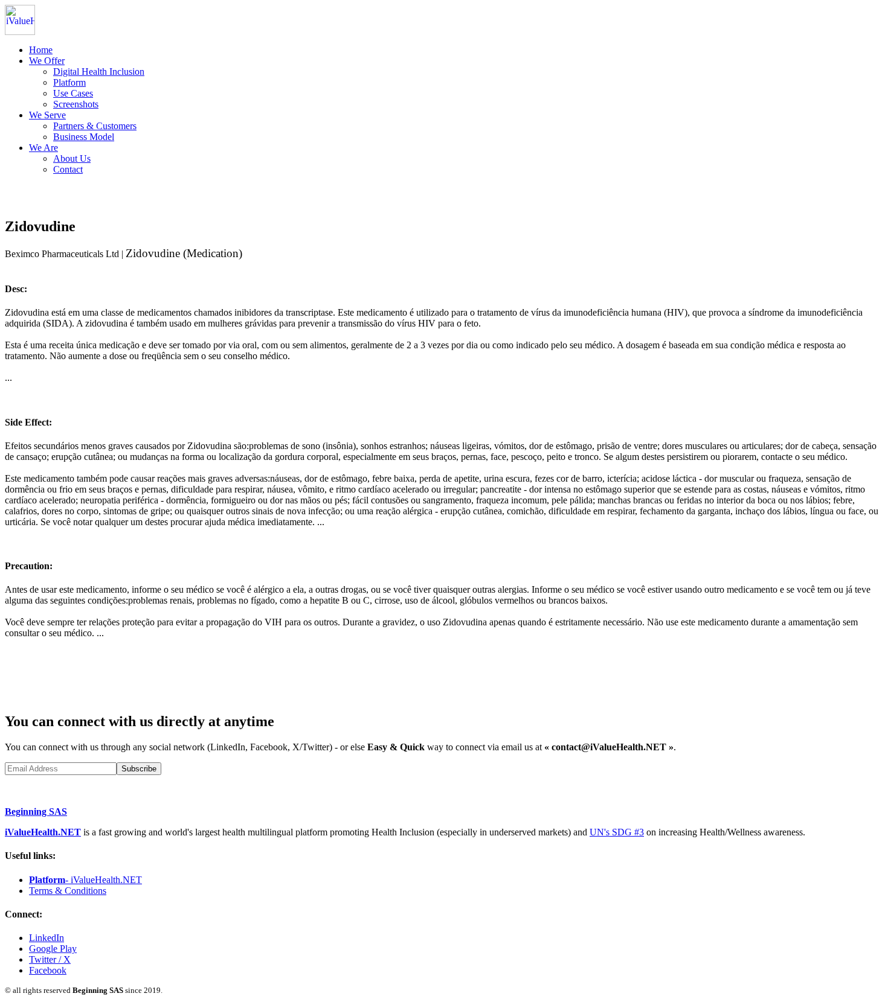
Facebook (47, 970)
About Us (72, 158)
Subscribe (138, 768)
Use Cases (73, 93)
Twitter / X (50, 959)
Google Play (53, 948)
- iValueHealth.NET (85, 880)
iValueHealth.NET (43, 832)
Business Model (83, 137)
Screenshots (75, 104)
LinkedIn (46, 938)
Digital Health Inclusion (98, 71)
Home (41, 50)
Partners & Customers (95, 126)
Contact (68, 169)
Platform (69, 82)
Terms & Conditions (67, 890)
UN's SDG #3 (617, 832)
